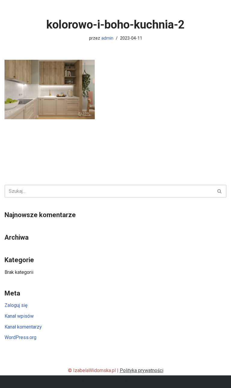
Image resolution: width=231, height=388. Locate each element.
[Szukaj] (219, 191)
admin (107, 38)
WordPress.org (20, 337)
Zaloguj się (16, 305)
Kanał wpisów (19, 316)
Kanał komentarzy (23, 327)
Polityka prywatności (141, 370)
